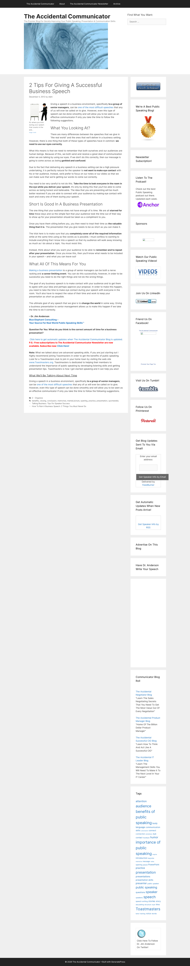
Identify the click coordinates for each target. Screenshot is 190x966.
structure (148, 905)
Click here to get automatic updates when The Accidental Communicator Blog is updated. (76, 339)
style (153, 905)
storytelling (140, 905)
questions (140, 892)
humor (154, 837)
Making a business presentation (45, 270)
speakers (139, 898)
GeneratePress (118, 962)
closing (43, 401)
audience (143, 806)
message (146, 861)
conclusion (51, 401)
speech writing (142, 901)
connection (140, 834)
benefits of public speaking (145, 817)
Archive (116, 4)
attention (141, 801)
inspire (154, 854)
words (154, 914)
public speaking (146, 887)
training (142, 914)
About (62, 4)
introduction (141, 858)
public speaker (153, 884)
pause (145, 865)
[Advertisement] (143, 622)
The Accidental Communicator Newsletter (89, 4)
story (158, 901)
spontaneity (113, 401)
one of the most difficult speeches (95, 107)
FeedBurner (148, 485)
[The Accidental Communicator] (148, 334)
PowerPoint (153, 864)
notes (152, 861)
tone (137, 914)
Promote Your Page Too (148, 364)
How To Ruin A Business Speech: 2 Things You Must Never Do (59, 406)
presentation (102, 401)
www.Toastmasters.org (41, 362)
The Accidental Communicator (40, 4)
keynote (151, 858)
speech (149, 897)
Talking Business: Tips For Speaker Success (51, 403)
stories (151, 901)
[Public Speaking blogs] (148, 140)
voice (148, 913)
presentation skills (144, 880)
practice (92, 401)
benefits (35, 401)
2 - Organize (37, 398)
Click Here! (63, 346)
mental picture (73, 401)
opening (84, 401)
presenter (141, 883)
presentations (143, 876)
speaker (151, 892)
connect (152, 830)
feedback (146, 838)
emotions (149, 834)
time (158, 904)
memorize (62, 401)
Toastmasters (148, 909)
